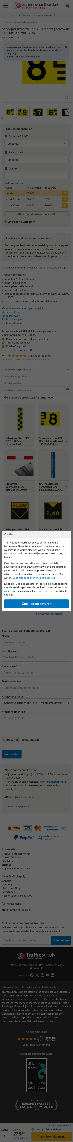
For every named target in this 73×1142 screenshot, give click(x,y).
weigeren (9, 591)
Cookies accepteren (36, 604)
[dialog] (36, 571)
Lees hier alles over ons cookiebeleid (34, 577)
